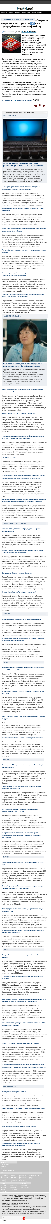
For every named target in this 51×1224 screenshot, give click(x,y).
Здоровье (24, 12)
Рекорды (3, 5)
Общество (22, 1175)
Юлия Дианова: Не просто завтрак (14, 1092)
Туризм (6, 857)
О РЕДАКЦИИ (6, 1204)
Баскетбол (13, 1185)
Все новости (5, 1165)
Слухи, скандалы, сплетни (14, 523)
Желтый (13, 1179)
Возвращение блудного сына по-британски (17, 573)
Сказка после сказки (9, 457)
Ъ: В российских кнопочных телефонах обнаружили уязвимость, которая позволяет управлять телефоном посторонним (21, 835)
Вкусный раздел (10, 1086)
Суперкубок (8, 19)
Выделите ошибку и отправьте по (19, 112)
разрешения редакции (8, 1209)
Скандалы (11, 12)
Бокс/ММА (4, 1191)
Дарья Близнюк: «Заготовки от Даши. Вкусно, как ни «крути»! (23, 1108)
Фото (3, 1168)
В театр (3, 1181)
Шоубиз (6, 614)
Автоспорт (13, 1187)
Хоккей (3, 1187)
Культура (4, 1179)
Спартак (18, 19)
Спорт (5, 949)
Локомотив (28, 19)
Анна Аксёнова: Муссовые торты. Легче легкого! (19, 1126)
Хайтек (6, 759)
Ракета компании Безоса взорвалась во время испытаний (22, 738)
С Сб (29, 32)
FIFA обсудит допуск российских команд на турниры (20, 1043)
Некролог (39, 12)
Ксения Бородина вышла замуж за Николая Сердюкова (21, 619)
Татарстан (24, 1185)
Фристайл (13, 1189)
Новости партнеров (7, 1170)
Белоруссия (25, 1187)
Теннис (3, 1189)
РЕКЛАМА (15, 1204)
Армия (28, 12)
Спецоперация (4, 12)
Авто (31, 1177)
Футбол (3, 1185)
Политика (4, 1175)
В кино (13, 1175)
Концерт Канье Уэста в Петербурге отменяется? (19, 413)
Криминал (22, 1177)
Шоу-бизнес (17, 12)
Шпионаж (34, 12)
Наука (5, 662)
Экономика (4, 1177)
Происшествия (34, 1175)
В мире (3, 1166)
